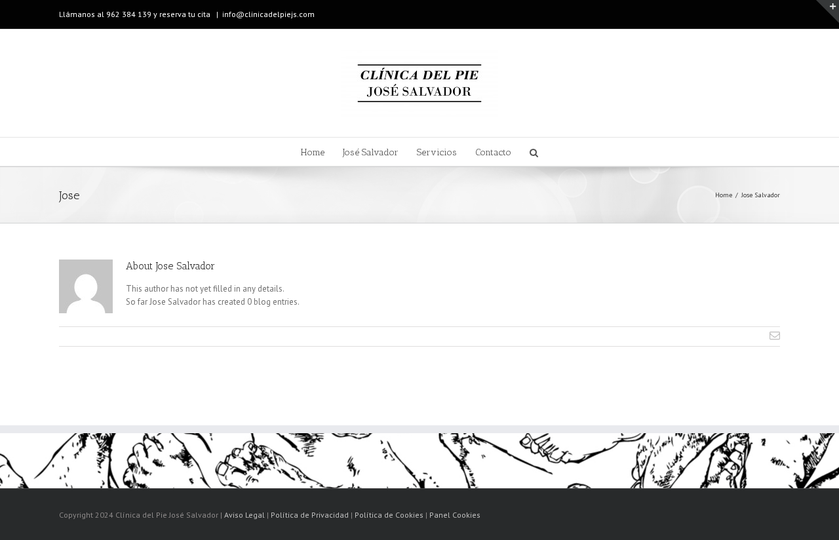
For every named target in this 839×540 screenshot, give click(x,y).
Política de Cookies (389, 515)
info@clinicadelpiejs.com (268, 14)
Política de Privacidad (310, 515)
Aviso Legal (244, 515)
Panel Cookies (454, 515)
